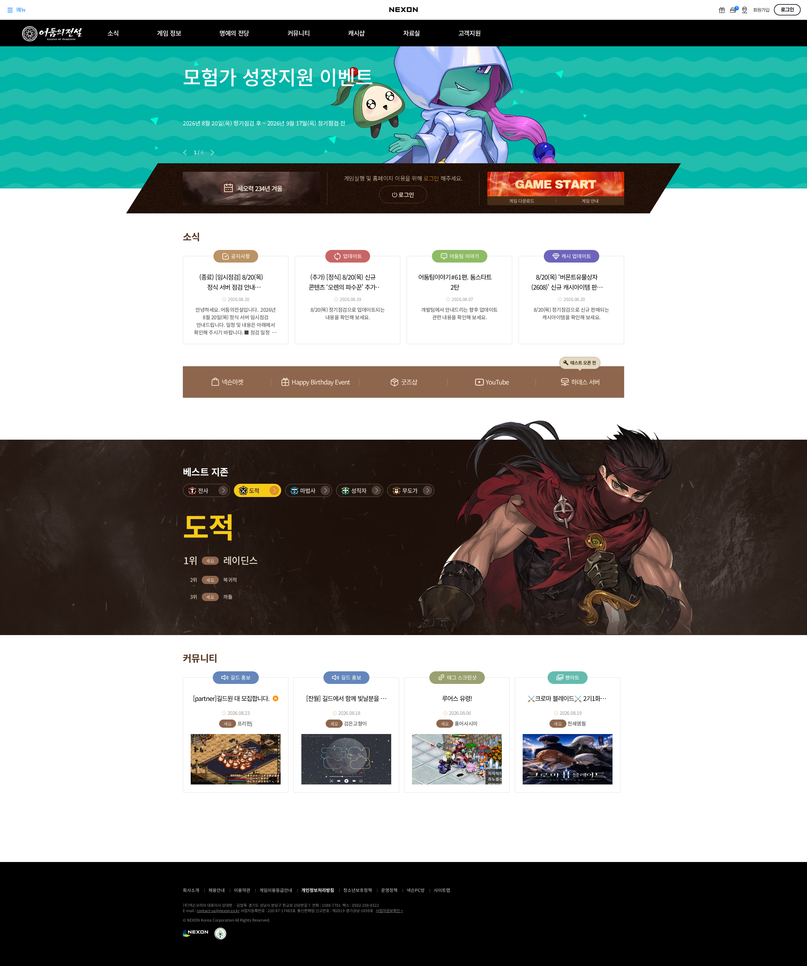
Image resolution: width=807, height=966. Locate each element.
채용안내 (216, 890)
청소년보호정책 (357, 890)
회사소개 (191, 890)
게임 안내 (590, 201)
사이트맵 (442, 890)
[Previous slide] (185, 152)
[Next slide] (212, 152)
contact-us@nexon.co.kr (218, 910)
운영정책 (389, 890)
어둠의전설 (52, 33)
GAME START (555, 184)
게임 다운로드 (521, 201)
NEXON (195, 933)
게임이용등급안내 (275, 890)
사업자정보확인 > (389, 910)
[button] (206, 490)
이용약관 (242, 890)
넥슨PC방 (416, 890)
